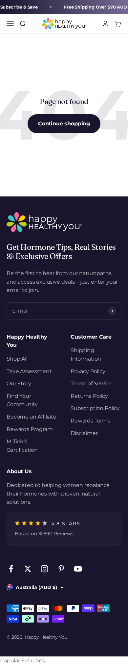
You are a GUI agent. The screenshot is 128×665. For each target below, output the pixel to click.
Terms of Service (91, 383)
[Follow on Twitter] (27, 568)
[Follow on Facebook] (11, 568)
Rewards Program (30, 429)
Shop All (17, 359)
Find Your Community (22, 400)
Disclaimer (84, 433)
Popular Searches (22, 660)
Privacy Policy (88, 371)
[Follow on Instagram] (44, 568)
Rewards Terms (90, 421)
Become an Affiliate (31, 417)
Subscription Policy (95, 408)
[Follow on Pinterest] (61, 568)
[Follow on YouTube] (78, 568)
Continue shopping (64, 123)
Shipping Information (86, 354)
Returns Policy (89, 396)
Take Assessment (29, 371)
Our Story (19, 383)
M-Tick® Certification (22, 445)
